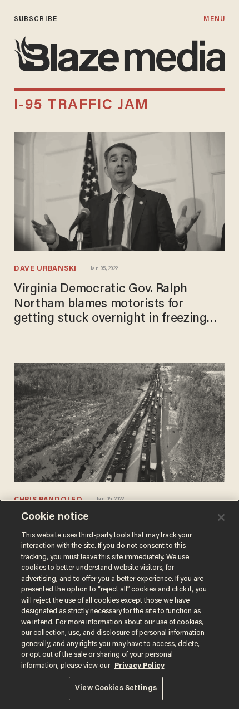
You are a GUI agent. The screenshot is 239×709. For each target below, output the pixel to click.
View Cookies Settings (116, 688)
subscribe (35, 19)
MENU (214, 19)
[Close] (221, 517)
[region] (119, 604)
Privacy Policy (139, 665)
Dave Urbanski (45, 268)
